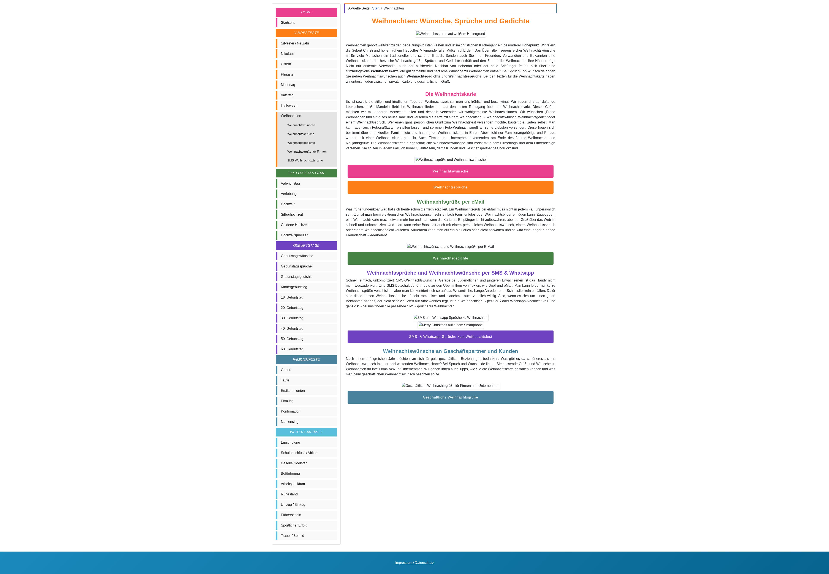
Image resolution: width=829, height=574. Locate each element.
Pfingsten (288, 74)
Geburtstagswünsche (297, 256)
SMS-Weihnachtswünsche (305, 160)
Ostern (286, 64)
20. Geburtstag (292, 308)
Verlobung (289, 194)
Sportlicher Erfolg (294, 525)
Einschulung (290, 442)
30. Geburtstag (292, 318)
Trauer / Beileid (292, 536)
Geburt (286, 370)
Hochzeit (287, 204)
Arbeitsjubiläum (293, 484)
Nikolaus (287, 53)
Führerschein (291, 515)
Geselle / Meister (294, 463)
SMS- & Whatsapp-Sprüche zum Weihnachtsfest (450, 336)
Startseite (288, 22)
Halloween (289, 105)
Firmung (287, 401)
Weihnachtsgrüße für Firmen (307, 151)
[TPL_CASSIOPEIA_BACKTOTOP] (821, 566)
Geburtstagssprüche (296, 266)
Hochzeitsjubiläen (295, 235)
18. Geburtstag (292, 297)
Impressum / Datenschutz (414, 563)
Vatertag (287, 95)
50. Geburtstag (292, 339)
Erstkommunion (293, 390)
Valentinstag (290, 183)
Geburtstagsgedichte (297, 276)
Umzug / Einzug (293, 504)
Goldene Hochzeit (295, 225)
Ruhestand (289, 494)
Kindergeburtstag (294, 287)
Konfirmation (290, 411)
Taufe (285, 380)
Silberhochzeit (292, 214)
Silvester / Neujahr (295, 43)
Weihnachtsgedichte (301, 142)
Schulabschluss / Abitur (299, 453)
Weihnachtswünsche (301, 125)
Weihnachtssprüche (300, 134)
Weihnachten (291, 116)
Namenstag (290, 422)
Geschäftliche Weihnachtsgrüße (450, 397)
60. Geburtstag (292, 349)
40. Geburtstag (292, 328)
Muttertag (288, 85)
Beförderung (290, 473)
